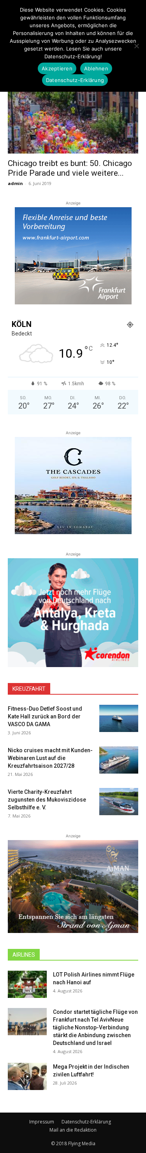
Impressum (41, 1121)
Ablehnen (96, 68)
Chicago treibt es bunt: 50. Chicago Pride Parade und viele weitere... (70, 168)
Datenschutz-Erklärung (86, 1121)
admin (15, 183)
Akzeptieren (57, 68)
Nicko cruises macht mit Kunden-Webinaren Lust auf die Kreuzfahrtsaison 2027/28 (50, 758)
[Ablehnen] (136, 46)
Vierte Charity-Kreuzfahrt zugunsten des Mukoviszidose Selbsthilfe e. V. (47, 800)
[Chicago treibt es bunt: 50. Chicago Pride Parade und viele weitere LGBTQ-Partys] (73, 121)
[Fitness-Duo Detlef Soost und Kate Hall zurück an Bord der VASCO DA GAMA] (118, 718)
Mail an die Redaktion (73, 1130)
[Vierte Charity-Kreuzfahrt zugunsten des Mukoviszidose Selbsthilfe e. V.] (118, 801)
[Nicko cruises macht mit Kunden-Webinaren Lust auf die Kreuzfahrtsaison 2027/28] (118, 760)
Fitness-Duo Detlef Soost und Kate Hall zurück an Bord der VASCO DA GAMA (45, 716)
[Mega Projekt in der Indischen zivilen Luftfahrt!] (27, 1076)
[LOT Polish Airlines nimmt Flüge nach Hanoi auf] (27, 984)
